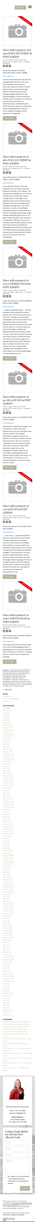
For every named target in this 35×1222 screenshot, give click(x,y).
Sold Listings (7, 701)
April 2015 (6, 991)
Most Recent (7, 708)
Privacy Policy (6, 1214)
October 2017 (7, 935)
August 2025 (7, 737)
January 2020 (7, 882)
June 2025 (6, 742)
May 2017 (6, 947)
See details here (8, 76)
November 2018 (8, 909)
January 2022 (7, 824)
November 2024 (8, 756)
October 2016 (7, 962)
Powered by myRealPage (17, 1214)
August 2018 (7, 916)
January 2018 (7, 930)
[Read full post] (17, 32)
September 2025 (8, 735)
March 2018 (7, 926)
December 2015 (8, 976)
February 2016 (8, 974)
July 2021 (6, 839)
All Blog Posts (7, 696)
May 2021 (6, 843)
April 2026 (6, 720)
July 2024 (6, 764)
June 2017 (6, 945)
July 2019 (6, 897)
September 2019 (8, 892)
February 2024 (8, 776)
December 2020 (8, 856)
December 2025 (8, 730)
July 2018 (6, 918)
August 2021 (7, 836)
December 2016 (8, 957)
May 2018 (6, 923)
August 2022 (7, 810)
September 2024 (9, 759)
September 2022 (8, 807)
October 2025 (8, 732)
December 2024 (8, 754)
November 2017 (8, 933)
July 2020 (6, 868)
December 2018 (8, 906)
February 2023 (8, 800)
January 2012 (7, 1015)
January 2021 (7, 853)
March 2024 (7, 773)
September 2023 (8, 785)
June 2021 (6, 841)
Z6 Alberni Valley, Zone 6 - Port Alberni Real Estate (17, 292)
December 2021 (8, 826)
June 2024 (6, 766)
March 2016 (7, 971)
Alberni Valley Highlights (11, 699)
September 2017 (8, 938)
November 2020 (8, 858)
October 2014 (7, 996)
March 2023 (7, 797)
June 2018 (6, 921)
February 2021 (8, 851)
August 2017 (7, 940)
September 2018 (8, 913)
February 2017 (8, 952)
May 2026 (6, 718)
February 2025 (8, 749)
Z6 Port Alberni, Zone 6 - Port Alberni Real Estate (17, 62)
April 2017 (6, 950)
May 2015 (6, 988)
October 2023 (8, 783)
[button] (20, 8)
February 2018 (8, 928)
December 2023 (8, 778)
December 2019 (8, 885)
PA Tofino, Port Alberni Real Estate (20, 673)
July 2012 (6, 1013)
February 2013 (8, 1010)
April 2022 (6, 819)
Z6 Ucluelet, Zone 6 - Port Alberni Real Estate (13, 686)
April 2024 (6, 771)
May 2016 (6, 967)
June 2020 (6, 870)
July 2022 (6, 812)
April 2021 (6, 846)
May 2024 (6, 768)
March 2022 (7, 822)
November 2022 (8, 805)
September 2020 (9, 863)
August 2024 (7, 761)
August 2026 (7, 711)
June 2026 (6, 715)
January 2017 (7, 955)
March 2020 (7, 877)
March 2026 (7, 723)
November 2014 (8, 993)
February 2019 (8, 904)
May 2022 (6, 817)
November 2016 (8, 959)
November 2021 (8, 829)
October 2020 (8, 860)
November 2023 (8, 781)
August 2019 (7, 894)
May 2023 (6, 793)
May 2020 (6, 872)
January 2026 (7, 727)
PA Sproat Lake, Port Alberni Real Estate (16, 1027)
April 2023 (6, 795)
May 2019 (6, 899)
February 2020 (8, 880)
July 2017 (6, 942)
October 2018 (7, 911)
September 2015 (8, 981)
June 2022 (6, 814)
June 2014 (6, 1000)
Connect (20, 7)
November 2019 (8, 887)
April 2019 (6, 901)
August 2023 (7, 788)
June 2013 (6, 1005)
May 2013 (6, 1008)
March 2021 (7, 848)
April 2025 (6, 747)
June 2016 (6, 964)
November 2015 (8, 979)
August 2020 (7, 865)
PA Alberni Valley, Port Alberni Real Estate (19, 670)
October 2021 (7, 831)
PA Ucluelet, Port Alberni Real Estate (15, 1032)
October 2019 (7, 889)
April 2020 (6, 875)
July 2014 (6, 998)
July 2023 (6, 790)
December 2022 (8, 802)
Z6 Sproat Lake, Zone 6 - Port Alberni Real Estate (20, 684)
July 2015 (6, 984)
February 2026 (8, 725)
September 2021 (8, 834)
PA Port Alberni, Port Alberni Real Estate (16, 1024)
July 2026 (6, 713)
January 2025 (7, 752)
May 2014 (6, 1003)
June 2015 (6, 986)
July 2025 (6, 739)
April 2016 (6, 969)
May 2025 (6, 744)
